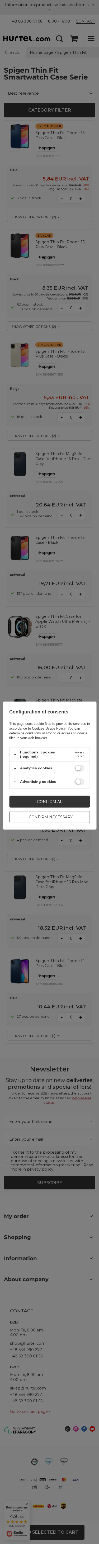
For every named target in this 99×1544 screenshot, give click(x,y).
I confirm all (50, 801)
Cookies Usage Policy (48, 728)
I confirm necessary (49, 817)
